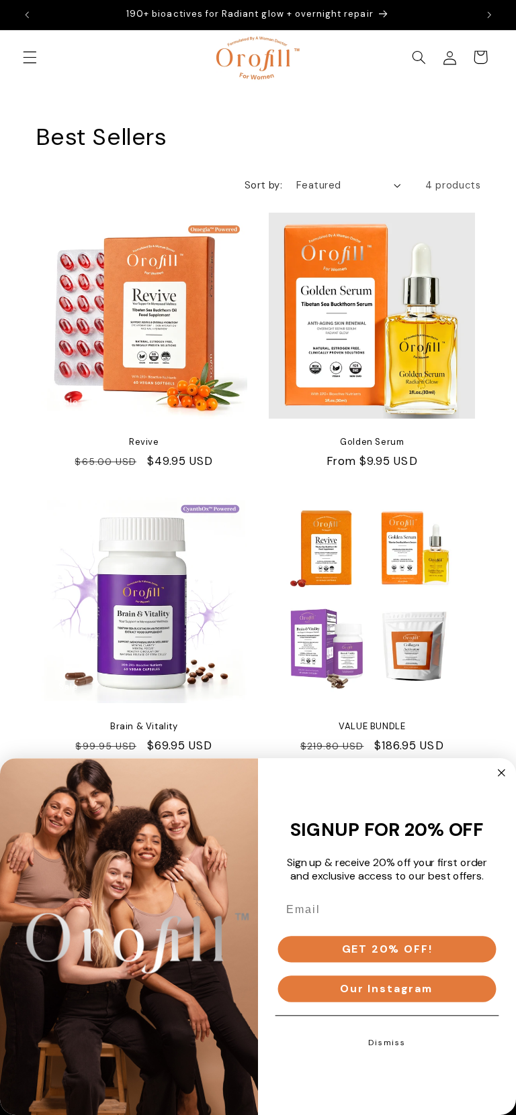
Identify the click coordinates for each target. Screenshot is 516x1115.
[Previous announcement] (27, 15)
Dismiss (387, 1042)
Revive (144, 442)
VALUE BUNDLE (372, 726)
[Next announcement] (489, 15)
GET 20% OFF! (387, 949)
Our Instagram (387, 988)
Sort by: (263, 185)
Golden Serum (372, 442)
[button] (29, 57)
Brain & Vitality (144, 726)
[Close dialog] (502, 773)
